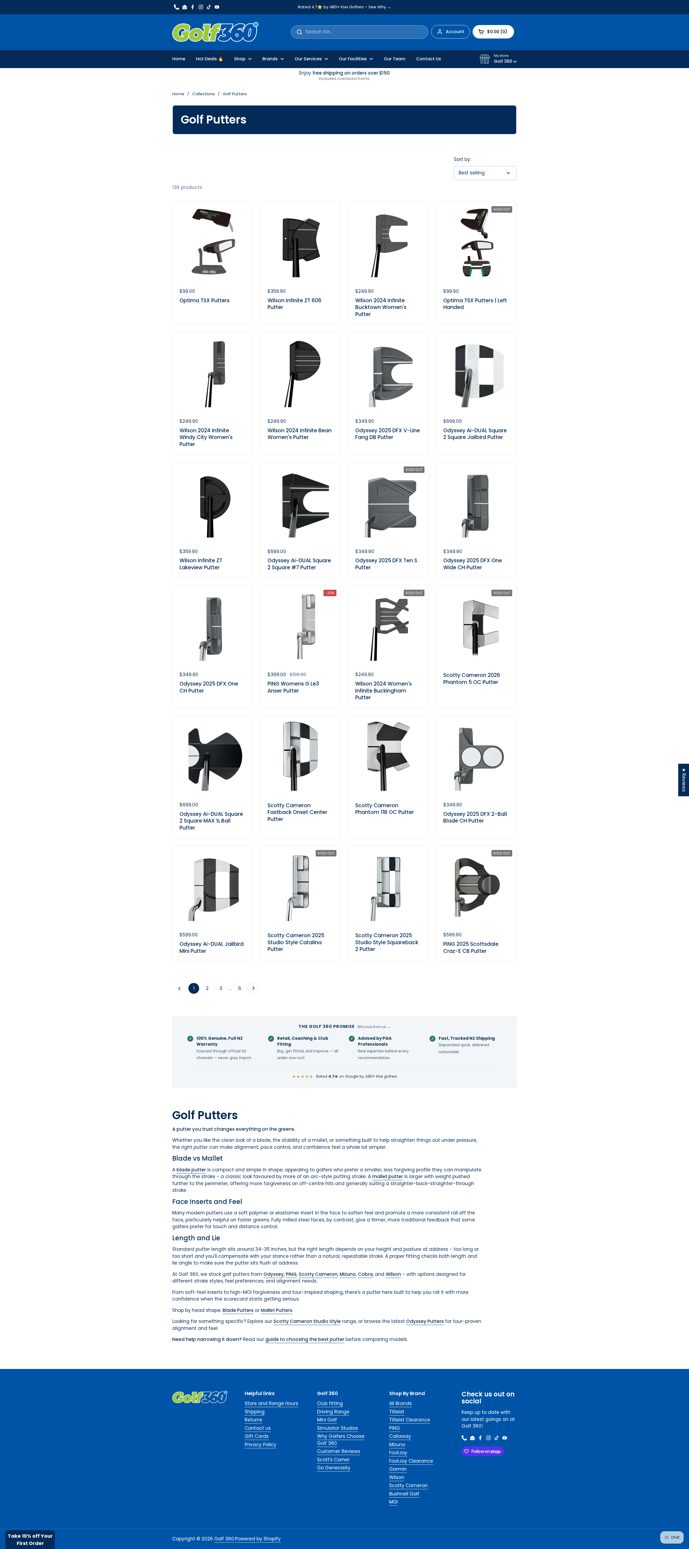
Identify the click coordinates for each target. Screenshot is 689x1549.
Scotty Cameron (408, 1485)
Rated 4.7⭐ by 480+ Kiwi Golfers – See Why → (344, 7)
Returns (253, 1420)
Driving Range (333, 1411)
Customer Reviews (338, 1451)
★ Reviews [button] (684, 780)
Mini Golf (327, 1420)
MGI (393, 1502)
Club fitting (330, 1403)
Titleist (396, 1411)
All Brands (400, 1403)
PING (394, 1428)
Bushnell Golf (404, 1494)
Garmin (398, 1469)
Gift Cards (257, 1436)
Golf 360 (224, 1539)
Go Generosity (333, 1467)
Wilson (396, 1477)
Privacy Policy (260, 1444)
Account (455, 32)
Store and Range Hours (271, 1403)
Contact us (258, 1428)
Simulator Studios (337, 1428)
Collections (203, 94)
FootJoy (398, 1452)
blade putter (191, 1170)
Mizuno (397, 1444)
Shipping (255, 1411)
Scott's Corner (333, 1459)
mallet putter (387, 1176)
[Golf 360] (215, 32)
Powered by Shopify (258, 1539)
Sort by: (462, 159)
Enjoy (344, 75)
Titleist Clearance (409, 1420)
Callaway (400, 1436)
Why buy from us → (374, 1026)
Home (178, 94)
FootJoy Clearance (411, 1461)
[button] (498, 59)
